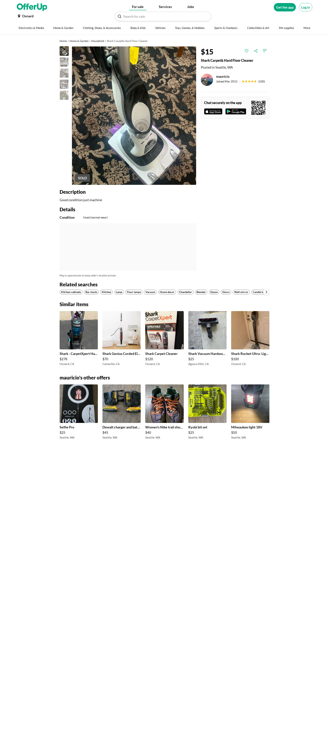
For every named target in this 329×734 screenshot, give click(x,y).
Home (63, 40)
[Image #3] (64, 73)
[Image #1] (64, 51)
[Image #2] (64, 62)
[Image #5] (64, 95)
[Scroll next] (266, 292)
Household (97, 40)
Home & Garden (79, 40)
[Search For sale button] (120, 16)
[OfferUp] (32, 7)
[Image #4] (64, 84)
